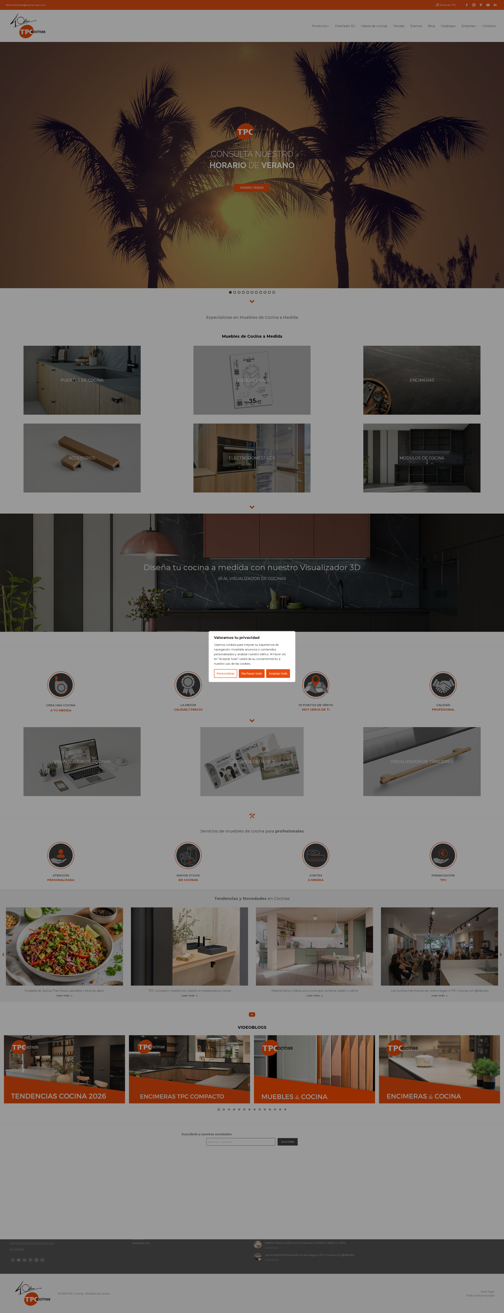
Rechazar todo (251, 673)
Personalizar (225, 673)
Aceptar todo (278, 673)
